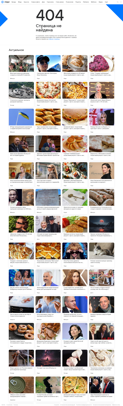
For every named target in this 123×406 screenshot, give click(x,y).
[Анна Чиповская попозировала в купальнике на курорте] (101, 174)
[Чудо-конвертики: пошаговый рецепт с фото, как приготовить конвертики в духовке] (48, 121)
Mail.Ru (3, 404)
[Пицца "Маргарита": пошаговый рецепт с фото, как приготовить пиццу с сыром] (74, 94)
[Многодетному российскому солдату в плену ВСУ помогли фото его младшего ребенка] (21, 67)
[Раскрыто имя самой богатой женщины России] (74, 335)
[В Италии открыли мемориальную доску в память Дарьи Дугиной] (48, 201)
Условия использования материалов (102, 404)
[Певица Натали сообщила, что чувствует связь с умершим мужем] (101, 121)
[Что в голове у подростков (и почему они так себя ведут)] (101, 281)
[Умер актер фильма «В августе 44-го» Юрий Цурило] (21, 148)
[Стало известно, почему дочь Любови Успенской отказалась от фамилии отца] (74, 281)
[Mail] (2, 2)
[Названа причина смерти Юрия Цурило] (101, 308)
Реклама (16, 404)
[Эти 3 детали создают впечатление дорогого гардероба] (48, 174)
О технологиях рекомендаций (67, 404)
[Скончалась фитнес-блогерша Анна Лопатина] (48, 67)
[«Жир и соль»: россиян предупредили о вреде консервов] (21, 389)
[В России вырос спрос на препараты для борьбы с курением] (48, 308)
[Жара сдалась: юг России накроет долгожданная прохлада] (21, 362)
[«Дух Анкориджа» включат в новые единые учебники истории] (101, 389)
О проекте (56, 404)
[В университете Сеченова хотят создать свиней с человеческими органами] (101, 201)
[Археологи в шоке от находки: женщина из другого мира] (74, 201)
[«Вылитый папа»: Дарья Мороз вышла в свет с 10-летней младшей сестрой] (101, 94)
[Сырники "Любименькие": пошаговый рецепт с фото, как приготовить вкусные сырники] (74, 148)
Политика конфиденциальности (84, 404)
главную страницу (53, 39)
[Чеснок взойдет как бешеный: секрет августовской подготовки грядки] (74, 362)
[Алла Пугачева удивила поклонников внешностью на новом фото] (74, 255)
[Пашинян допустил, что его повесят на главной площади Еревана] (74, 308)
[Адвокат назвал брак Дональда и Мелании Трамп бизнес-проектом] (48, 148)
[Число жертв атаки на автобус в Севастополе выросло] (21, 308)
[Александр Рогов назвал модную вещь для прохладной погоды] (48, 281)
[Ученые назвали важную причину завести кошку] (101, 255)
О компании (9, 404)
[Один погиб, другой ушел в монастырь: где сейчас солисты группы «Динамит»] (101, 335)
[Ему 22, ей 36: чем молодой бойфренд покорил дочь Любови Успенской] (21, 281)
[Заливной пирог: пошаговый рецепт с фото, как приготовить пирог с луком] (74, 121)
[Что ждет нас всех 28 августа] (48, 362)
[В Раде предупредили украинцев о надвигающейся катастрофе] (21, 121)
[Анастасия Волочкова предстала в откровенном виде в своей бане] (21, 174)
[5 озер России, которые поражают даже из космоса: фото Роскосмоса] (48, 389)
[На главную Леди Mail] (6, 2)
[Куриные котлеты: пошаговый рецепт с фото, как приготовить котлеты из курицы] (74, 228)
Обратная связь (116, 404)
